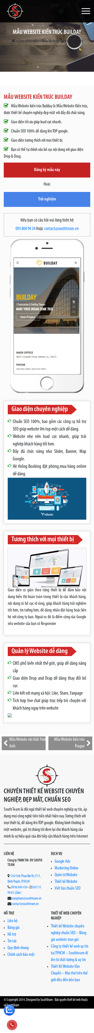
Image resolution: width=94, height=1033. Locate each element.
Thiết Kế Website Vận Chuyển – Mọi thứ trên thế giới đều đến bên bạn (69, 973)
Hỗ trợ (12, 934)
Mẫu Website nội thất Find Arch (27, 743)
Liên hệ (13, 921)
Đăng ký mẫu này (47, 170)
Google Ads (62, 861)
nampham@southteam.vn (26, 899)
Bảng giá (14, 928)
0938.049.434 (19, 887)
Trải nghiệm (47, 199)
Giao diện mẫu (29, 41)
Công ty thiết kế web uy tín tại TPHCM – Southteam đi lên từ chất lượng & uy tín (69, 953)
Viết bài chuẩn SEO (67, 888)
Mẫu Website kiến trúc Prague (69, 743)
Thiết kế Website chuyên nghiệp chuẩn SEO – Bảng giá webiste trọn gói (68, 933)
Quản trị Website (66, 875)
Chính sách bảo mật (21, 955)
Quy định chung (18, 948)
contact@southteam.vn (61, 229)
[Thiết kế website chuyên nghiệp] (15, 11)
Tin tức (12, 941)
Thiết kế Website (66, 882)
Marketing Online (66, 868)
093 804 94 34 (25, 229)
